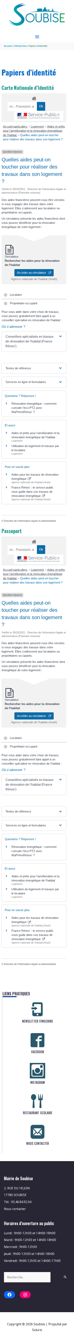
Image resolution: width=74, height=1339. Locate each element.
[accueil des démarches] (34, 98)
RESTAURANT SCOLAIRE (37, 1112)
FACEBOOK (37, 1051)
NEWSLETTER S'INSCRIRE (37, 1021)
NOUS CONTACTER (37, 1143)
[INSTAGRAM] (37, 1070)
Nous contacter (15, 1209)
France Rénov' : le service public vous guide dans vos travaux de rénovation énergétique (32, 491)
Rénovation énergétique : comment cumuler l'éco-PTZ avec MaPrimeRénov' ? (33, 408)
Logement (37, 126)
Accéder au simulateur (32, 272)
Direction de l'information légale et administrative (30, 521)
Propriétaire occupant (22, 303)
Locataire (15, 294)
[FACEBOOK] (37, 1040)
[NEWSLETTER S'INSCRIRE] (37, 1009)
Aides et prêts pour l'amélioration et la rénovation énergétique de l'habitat (34, 131)
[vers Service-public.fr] (38, 116)
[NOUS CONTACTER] (37, 1131)
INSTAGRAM (37, 1082)
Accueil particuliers (15, 126)
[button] (34, 341)
